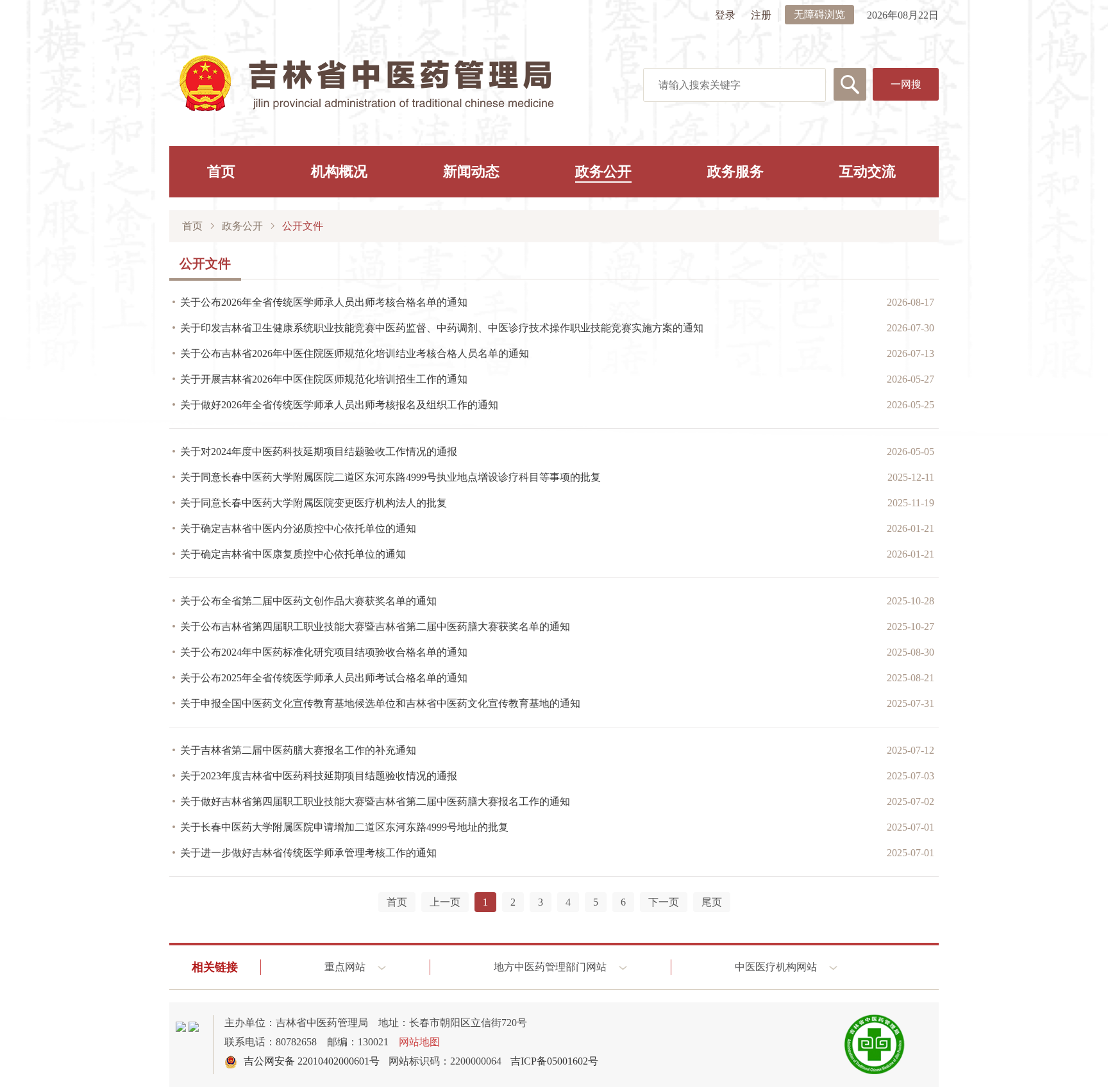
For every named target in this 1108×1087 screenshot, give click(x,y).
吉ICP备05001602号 (554, 1061)
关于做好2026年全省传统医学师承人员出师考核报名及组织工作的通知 (339, 404)
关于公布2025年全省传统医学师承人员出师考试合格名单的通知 (323, 677)
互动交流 (867, 171)
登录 (725, 15)
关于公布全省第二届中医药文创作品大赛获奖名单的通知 (308, 600)
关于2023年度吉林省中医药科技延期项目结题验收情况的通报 (318, 775)
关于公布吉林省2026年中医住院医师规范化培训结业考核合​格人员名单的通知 (354, 353)
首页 (221, 171)
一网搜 (906, 84)
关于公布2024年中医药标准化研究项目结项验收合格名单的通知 (323, 652)
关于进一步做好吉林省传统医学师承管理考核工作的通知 (308, 852)
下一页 (663, 902)
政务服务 (735, 171)
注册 (761, 15)
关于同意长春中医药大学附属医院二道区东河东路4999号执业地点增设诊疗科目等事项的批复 (390, 477)
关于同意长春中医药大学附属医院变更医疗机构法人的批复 (313, 502)
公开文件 (302, 225)
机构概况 (339, 171)
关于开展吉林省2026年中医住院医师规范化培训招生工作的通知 (323, 379)
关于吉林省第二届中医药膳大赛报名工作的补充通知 (298, 750)
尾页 (711, 902)
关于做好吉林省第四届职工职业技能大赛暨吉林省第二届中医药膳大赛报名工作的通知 (375, 801)
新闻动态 (471, 171)
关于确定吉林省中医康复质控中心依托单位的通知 (293, 554)
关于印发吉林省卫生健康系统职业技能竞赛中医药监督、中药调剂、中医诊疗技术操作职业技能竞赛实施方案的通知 (441, 327)
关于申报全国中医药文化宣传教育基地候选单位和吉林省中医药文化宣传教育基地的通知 (380, 703)
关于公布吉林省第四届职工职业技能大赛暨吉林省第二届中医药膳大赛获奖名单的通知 (375, 626)
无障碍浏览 (819, 14)
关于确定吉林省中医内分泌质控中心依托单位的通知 (298, 528)
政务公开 (603, 171)
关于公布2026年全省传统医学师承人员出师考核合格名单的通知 (323, 302)
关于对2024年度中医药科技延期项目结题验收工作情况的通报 (318, 451)
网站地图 (419, 1041)
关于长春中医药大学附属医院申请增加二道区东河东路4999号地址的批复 (344, 827)
